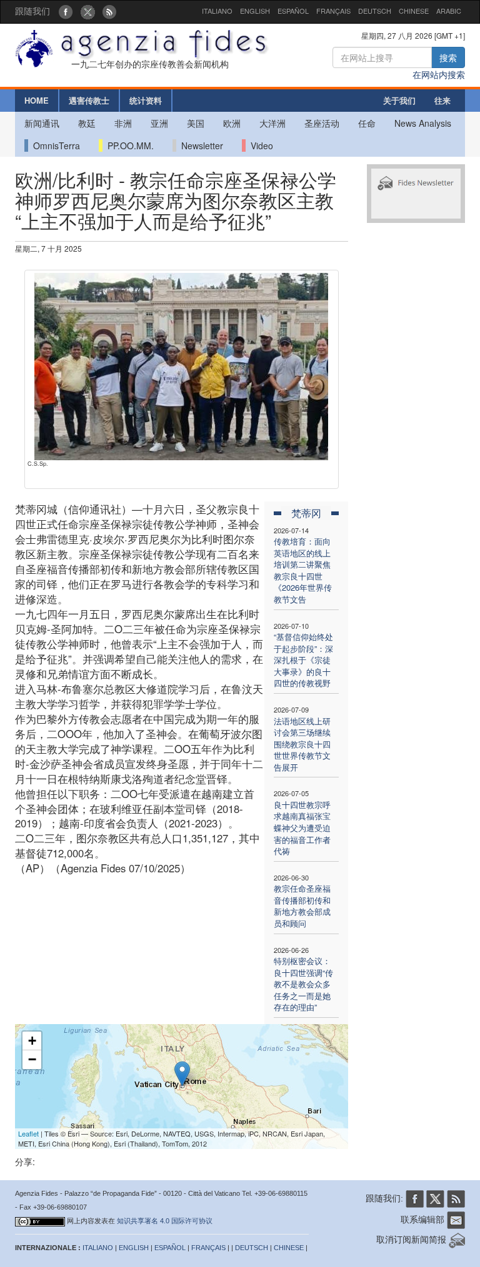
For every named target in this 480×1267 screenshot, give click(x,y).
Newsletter (199, 145)
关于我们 (399, 100)
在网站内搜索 (438, 74)
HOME (36, 100)
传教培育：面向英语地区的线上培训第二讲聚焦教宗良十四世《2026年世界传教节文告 (303, 570)
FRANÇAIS (333, 11)
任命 (367, 123)
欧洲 (232, 123)
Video (259, 145)
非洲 (123, 123)
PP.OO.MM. (128, 145)
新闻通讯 (41, 123)
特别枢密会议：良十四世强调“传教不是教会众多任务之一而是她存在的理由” (303, 984)
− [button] (32, 1059)
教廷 (87, 123)
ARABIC (448, 11)
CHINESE (414, 11)
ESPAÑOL (293, 11)
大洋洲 (272, 123)
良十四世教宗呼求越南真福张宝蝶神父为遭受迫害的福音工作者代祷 (302, 828)
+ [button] (32, 1040)
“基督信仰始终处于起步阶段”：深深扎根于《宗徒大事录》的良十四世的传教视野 (303, 660)
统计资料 (145, 100)
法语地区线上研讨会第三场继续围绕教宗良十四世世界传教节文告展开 (302, 744)
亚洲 (159, 123)
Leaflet (28, 1133)
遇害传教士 (89, 100)
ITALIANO (217, 11)
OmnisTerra (54, 145)
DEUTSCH (374, 11)
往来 (442, 100)
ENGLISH (255, 11)
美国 (195, 123)
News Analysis (422, 123)
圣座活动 (321, 123)
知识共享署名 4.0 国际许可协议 (164, 1221)
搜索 (448, 57)
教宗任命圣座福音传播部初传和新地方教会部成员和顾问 (302, 905)
